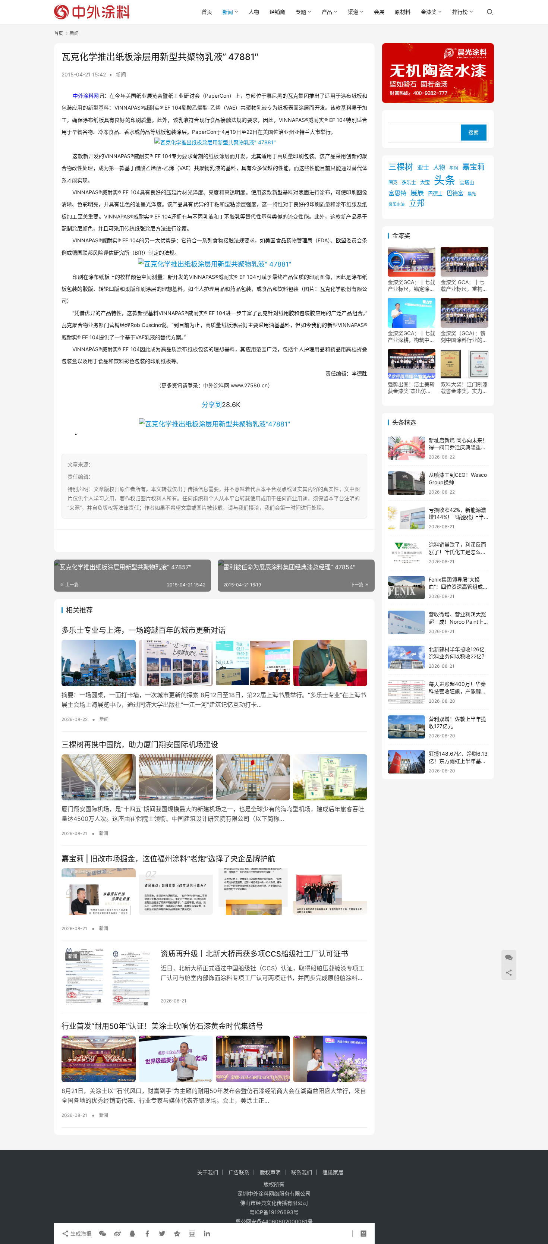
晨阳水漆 (396, 204)
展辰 (417, 193)
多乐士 (408, 182)
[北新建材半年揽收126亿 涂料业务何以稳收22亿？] (406, 657)
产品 (327, 12)
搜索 (473, 132)
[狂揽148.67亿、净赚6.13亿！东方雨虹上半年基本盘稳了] (406, 762)
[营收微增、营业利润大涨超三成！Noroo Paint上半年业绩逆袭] (406, 622)
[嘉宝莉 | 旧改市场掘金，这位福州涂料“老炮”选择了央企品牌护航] (214, 891)
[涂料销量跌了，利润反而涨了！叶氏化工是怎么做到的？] (406, 552)
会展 (379, 12)
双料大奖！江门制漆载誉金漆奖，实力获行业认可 (464, 387)
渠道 (353, 12)
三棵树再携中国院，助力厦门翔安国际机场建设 (140, 744)
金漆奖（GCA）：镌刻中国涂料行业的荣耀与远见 (464, 336)
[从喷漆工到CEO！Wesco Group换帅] (406, 483)
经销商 (277, 12)
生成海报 (80, 1233)
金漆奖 (429, 12)
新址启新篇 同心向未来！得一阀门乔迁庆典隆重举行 (458, 447)
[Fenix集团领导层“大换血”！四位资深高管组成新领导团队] (406, 587)
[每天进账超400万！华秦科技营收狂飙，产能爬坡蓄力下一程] (406, 692)
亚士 (423, 167)
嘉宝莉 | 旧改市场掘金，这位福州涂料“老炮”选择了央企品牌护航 (168, 858)
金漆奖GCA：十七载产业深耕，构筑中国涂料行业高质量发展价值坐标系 (411, 336)
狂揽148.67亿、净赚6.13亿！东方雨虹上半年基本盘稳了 (458, 760)
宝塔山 (467, 182)
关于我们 (207, 1172)
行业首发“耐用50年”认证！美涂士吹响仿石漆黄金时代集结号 (162, 1026)
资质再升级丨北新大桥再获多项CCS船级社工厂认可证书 (254, 953)
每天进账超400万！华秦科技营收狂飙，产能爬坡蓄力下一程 (457, 691)
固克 (392, 182)
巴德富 (455, 193)
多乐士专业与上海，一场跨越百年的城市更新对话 (144, 630)
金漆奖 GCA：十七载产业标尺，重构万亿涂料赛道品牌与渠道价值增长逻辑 (464, 285)
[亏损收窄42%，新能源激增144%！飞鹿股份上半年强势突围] (406, 518)
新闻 (228, 12)
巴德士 (435, 193)
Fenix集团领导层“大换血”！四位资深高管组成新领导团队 (458, 586)
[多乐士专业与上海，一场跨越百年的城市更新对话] (214, 663)
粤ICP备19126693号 (274, 1212)
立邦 (417, 203)
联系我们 (301, 1172)
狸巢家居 (332, 1172)
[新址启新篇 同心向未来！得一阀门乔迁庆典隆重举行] (406, 448)
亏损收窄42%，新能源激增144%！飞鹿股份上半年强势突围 (457, 517)
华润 (453, 168)
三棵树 (400, 166)
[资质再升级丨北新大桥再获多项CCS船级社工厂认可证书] (107, 977)
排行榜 (460, 12)
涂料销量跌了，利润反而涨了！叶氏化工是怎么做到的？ (457, 551)
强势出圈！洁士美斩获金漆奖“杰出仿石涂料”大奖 (411, 387)
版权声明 (270, 1172)
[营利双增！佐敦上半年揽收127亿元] (406, 727)
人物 (254, 12)
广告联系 (239, 1172)
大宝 (425, 182)
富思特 (397, 193)
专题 (301, 12)
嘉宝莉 (473, 167)
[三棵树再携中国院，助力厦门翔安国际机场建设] (214, 777)
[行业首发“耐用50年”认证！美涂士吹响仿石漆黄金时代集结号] (214, 1059)
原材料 (402, 12)
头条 (445, 180)
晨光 (471, 193)
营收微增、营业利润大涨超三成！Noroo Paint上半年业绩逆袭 (457, 621)
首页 (207, 12)
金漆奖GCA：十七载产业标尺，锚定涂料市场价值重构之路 (411, 285)
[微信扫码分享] (102, 1233)
